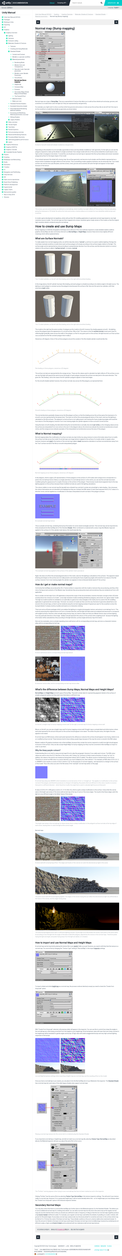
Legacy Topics (8, 189)
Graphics (6, 29)
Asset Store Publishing (11, 182)
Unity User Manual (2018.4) (12, 17)
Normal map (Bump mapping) (20, 81)
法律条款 (97, 1246)
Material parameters (18, 59)
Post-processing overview (16, 132)
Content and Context (18, 54)
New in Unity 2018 (9, 194)
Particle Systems (13, 129)
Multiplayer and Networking (12, 159)
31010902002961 (50, 1254)
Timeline (6, 167)
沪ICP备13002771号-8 (101, 1250)
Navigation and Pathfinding (12, 172)
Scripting (6, 157)
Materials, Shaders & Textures (17, 43)
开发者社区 (61, 1229)
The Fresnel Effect (20, 96)
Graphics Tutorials (11, 149)
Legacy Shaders (15, 119)
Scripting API (61, 3)
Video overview (12, 122)
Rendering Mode (19, 62)
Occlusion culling (13, 41)
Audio (6, 162)
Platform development (11, 184)
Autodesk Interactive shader (18, 106)
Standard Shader (15, 51)
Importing (7, 24)
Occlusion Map (18, 87)
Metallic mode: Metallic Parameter (21, 74)
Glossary (6, 197)
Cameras (11, 38)
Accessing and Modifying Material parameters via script (19, 113)
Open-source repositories (11, 179)
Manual (52, 3)
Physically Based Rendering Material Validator (18, 109)
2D (5, 27)
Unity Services (8, 174)
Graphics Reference (12, 144)
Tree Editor (11, 127)
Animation (7, 164)
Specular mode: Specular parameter (22, 70)
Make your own (17, 101)
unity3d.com (112, 3)
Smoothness (18, 77)
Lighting (10, 36)
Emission (17, 89)
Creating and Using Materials (19, 49)
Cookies (109, 1246)
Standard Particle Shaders (18, 103)
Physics (6, 154)
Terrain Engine (12, 124)
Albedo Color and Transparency (19, 66)
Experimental (8, 187)
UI (4, 169)
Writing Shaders (15, 117)
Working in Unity (9, 22)
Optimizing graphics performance (18, 139)
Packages (7, 19)
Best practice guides (10, 192)
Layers (10, 142)
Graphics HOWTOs (11, 147)
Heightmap (17, 84)
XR (5, 177)
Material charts (16, 98)
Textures (13, 46)
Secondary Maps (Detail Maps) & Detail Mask (21, 92)
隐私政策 (103, 1246)
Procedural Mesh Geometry (16, 137)
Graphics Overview (11, 32)
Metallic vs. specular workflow (21, 57)
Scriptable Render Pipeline (14, 152)
